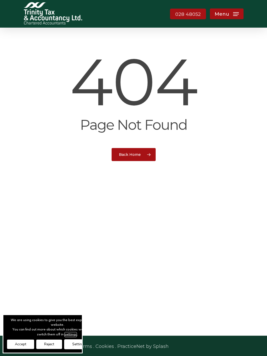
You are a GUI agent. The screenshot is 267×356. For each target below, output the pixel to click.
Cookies (104, 346)
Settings (79, 344)
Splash (161, 346)
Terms (84, 346)
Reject (49, 344)
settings (71, 334)
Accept (20, 344)
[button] (227, 14)
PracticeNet (131, 346)
